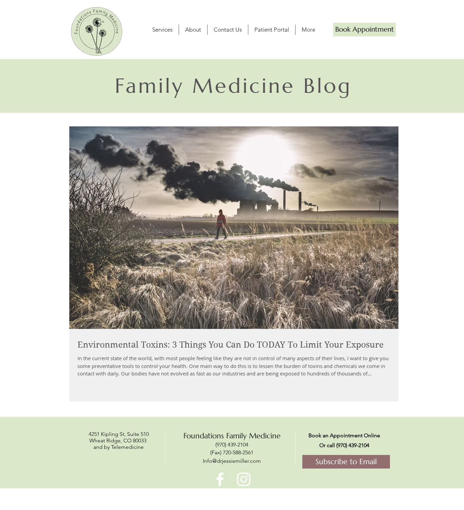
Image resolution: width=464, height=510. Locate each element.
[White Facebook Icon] (220, 479)
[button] (193, 29)
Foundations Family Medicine (232, 435)
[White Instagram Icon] (244, 479)
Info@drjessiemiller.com (232, 461)
